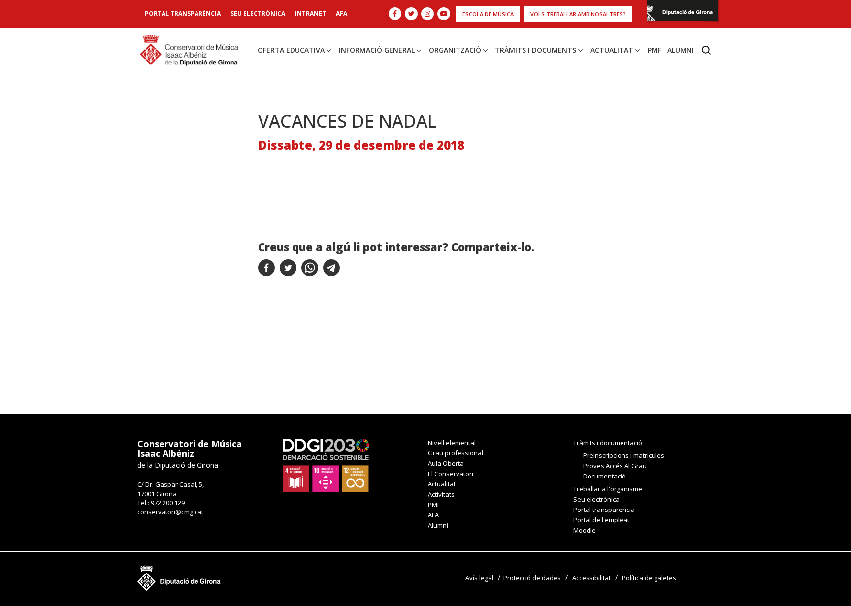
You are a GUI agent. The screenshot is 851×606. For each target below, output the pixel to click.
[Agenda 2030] (326, 464)
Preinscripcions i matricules (623, 455)
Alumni (680, 50)
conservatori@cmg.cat (170, 512)
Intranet (310, 13)
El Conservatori (450, 473)
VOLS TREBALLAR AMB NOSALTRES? (578, 14)
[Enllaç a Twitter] (411, 13)
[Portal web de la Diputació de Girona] (682, 13)
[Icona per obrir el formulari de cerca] (706, 50)
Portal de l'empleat (601, 519)
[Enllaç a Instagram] (427, 13)
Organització (455, 50)
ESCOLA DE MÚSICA (488, 14)
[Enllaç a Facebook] (395, 13)
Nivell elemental (452, 442)
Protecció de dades (532, 578)
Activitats (441, 494)
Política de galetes (649, 578)
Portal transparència (183, 13)
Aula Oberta (446, 463)
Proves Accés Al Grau (615, 465)
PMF (654, 50)
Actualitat (611, 50)
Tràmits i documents (535, 50)
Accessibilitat (591, 578)
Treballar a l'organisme (607, 488)
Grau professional (455, 452)
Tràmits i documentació (607, 442)
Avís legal (479, 578)
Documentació (604, 476)
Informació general (377, 50)
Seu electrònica (257, 13)
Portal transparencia (604, 509)
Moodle (584, 530)
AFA (341, 13)
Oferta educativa (291, 50)
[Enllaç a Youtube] (443, 13)
